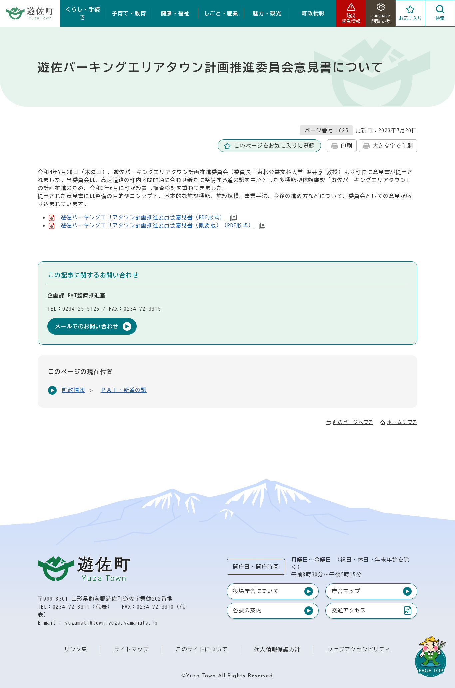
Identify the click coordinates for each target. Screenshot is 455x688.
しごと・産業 (221, 13)
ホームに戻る (402, 422)
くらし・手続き (82, 13)
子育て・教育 (129, 13)
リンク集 (75, 649)
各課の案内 (247, 610)
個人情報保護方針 (277, 649)
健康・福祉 (175, 13)
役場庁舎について (256, 591)
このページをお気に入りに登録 (274, 145)
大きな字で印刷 (393, 145)
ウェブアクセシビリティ (359, 649)
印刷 (347, 145)
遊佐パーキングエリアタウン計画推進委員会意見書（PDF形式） (142, 217)
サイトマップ (131, 649)
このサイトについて (202, 649)
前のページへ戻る (353, 422)
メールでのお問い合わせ (86, 326)
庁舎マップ (346, 591)
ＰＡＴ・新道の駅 (124, 390)
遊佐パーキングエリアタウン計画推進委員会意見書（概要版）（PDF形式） (157, 225)
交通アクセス (348, 612)
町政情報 (313, 13)
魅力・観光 (267, 13)
